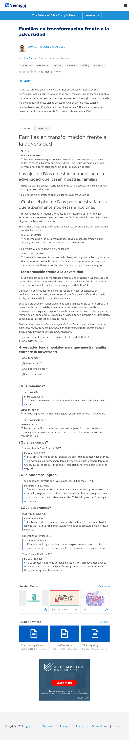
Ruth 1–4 (58, 65)
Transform (71, 65)
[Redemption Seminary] (64, 680)
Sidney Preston (90, 648)
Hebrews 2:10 (43, 65)
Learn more (92, 15)
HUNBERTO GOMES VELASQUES (46, 46)
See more (104, 586)
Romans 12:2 (26, 65)
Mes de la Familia (27, 58)
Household (99, 65)
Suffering (85, 65)
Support (119, 726)
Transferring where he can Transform (42, 645)
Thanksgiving (90, 645)
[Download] (45, 610)
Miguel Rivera (58, 648)
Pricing (64, 726)
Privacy (80, 726)
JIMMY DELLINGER (29, 648)
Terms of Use (99, 726)
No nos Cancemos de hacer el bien (71, 645)
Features (47, 726)
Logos (26, 726)
